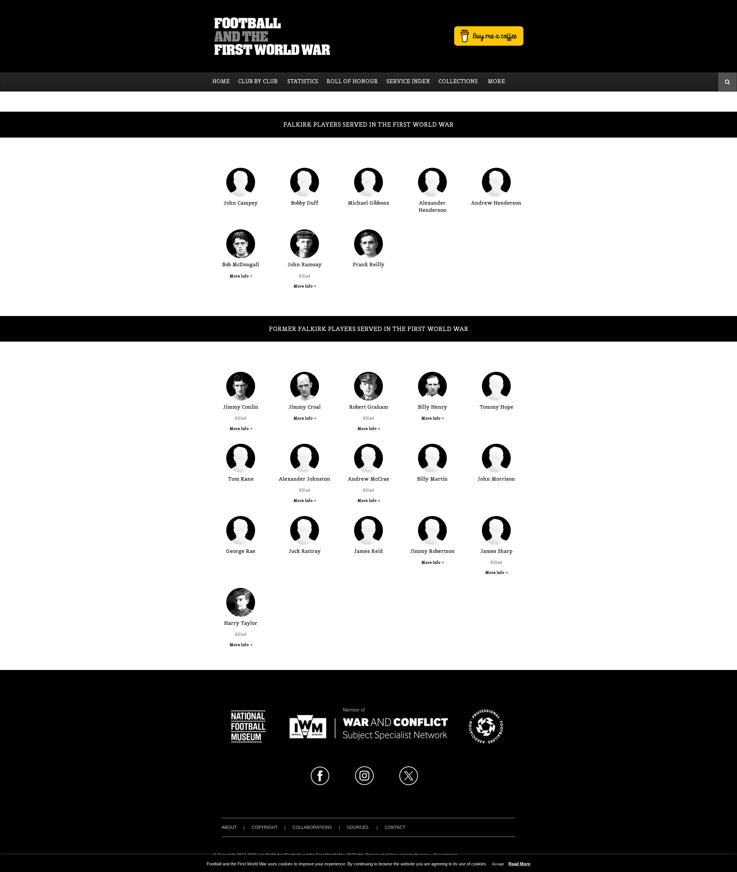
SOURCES (357, 827)
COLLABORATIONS (312, 827)
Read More (519, 863)
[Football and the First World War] (368, 36)
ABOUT (229, 827)
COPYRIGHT (265, 827)
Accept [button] (498, 864)
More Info (239, 276)
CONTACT (395, 827)
